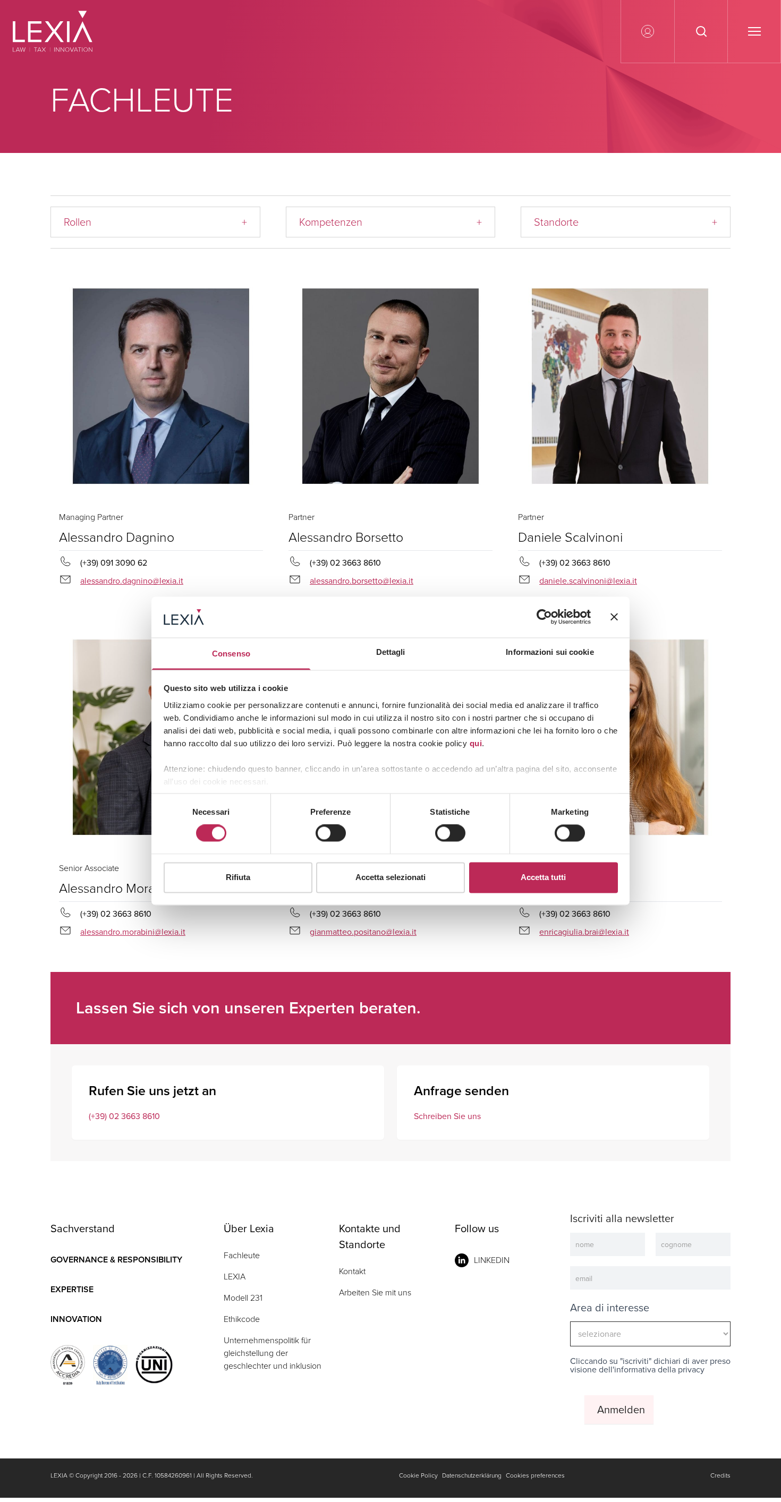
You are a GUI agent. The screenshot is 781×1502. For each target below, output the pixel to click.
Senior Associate (89, 868)
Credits (720, 1475)
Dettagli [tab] (390, 651)
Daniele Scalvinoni (570, 537)
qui (476, 743)
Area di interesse (609, 1308)
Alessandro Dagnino (116, 537)
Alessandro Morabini (117, 888)
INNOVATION (76, 1319)
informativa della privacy (659, 1369)
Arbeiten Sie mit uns (375, 1292)
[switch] (331, 833)
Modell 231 (243, 1298)
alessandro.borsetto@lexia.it (361, 581)
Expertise (72, 1289)
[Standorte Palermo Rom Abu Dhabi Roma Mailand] (626, 222)
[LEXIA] (65, 31)
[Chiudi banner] (614, 617)
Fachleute (242, 1255)
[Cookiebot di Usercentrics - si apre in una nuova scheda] (544, 617)
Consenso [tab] (231, 653)
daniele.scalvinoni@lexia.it (588, 581)
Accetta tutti (543, 877)
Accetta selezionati (390, 877)
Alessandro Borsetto (345, 537)
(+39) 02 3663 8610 (124, 1116)
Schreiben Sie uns (447, 1116)
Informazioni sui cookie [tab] (549, 651)
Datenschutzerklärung (472, 1475)
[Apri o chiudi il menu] (753, 31)
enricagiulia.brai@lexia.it (584, 932)
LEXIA (234, 1276)
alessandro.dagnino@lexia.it (131, 581)
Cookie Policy (418, 1475)
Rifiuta (238, 877)
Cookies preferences (535, 1475)
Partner (301, 517)
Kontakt (352, 1271)
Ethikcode (242, 1319)
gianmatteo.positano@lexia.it (363, 932)
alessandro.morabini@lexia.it (132, 932)
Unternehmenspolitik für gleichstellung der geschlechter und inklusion (272, 1353)
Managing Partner (91, 517)
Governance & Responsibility (116, 1259)
